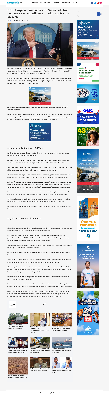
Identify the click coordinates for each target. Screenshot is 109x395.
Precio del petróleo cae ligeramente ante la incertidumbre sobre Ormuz (61, 350)
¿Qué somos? (55, 393)
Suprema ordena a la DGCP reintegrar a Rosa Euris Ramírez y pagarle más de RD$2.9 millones (17, 350)
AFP (10, 20)
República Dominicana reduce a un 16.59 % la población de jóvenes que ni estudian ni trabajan (62, 328)
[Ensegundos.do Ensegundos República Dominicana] (14, 2)
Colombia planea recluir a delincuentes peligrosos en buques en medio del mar (15, 326)
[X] (95, 3)
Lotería (74, 2)
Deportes (57, 2)
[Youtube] (98, 3)
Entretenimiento (45, 2)
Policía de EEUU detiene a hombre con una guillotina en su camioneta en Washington (40, 350)
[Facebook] (92, 3)
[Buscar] (99, 14)
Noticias (35, 2)
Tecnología (66, 2)
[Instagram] (101, 3)
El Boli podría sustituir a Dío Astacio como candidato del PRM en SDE (61, 370)
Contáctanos (44, 393)
